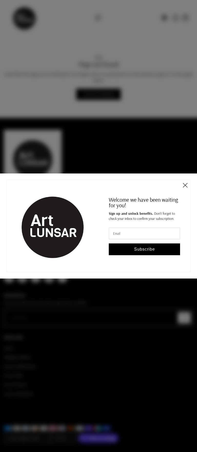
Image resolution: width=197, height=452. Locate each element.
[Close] (185, 185)
